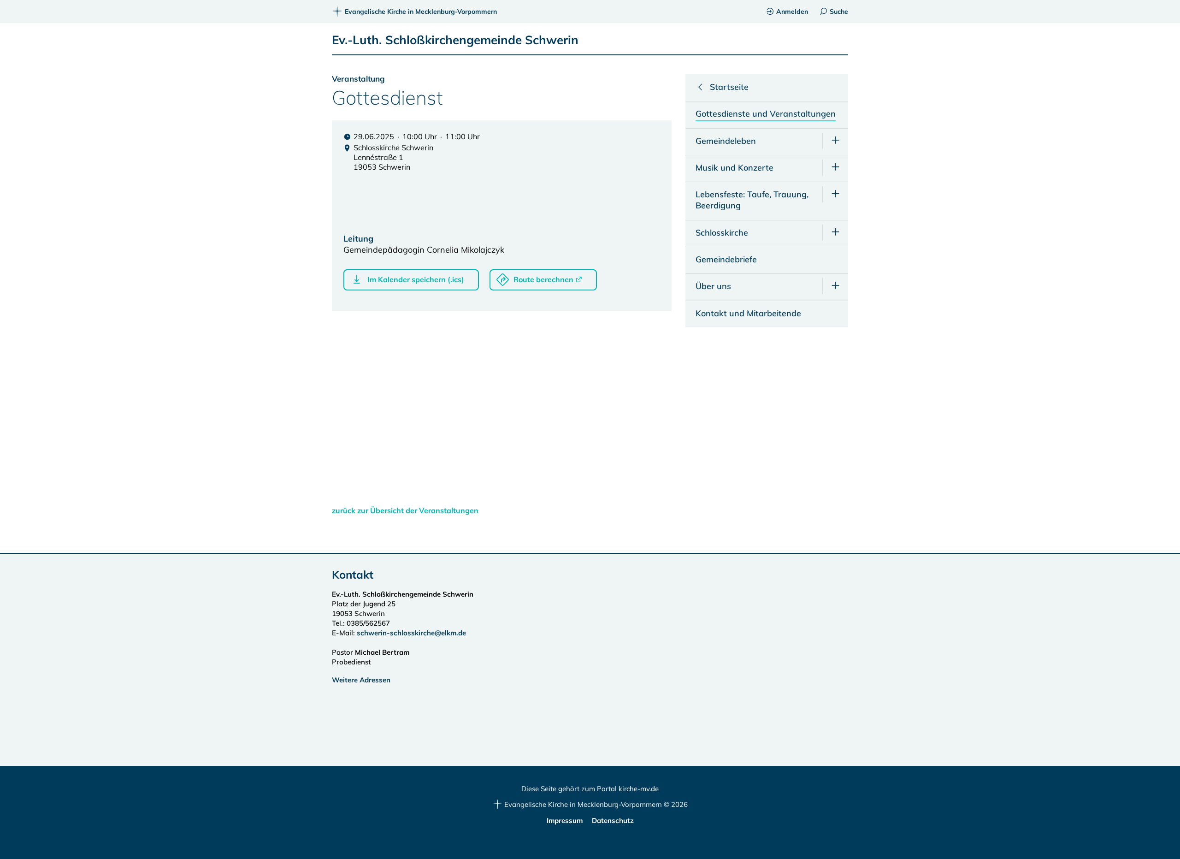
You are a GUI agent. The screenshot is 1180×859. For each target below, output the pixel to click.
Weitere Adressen (361, 679)
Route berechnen (543, 279)
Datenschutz (613, 820)
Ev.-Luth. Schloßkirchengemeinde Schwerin (455, 39)
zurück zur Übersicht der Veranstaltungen (405, 510)
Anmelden (792, 11)
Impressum (565, 820)
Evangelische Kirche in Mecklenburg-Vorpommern (421, 11)
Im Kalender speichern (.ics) (415, 279)
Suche (839, 11)
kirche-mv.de (639, 788)
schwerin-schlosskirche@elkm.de (411, 632)
